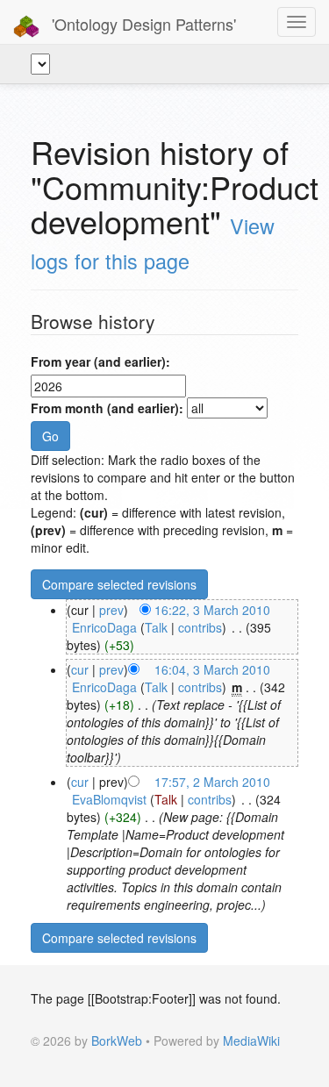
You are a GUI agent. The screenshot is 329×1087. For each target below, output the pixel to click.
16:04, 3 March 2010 (212, 669)
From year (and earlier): (100, 361)
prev (111, 610)
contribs (200, 627)
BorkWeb (116, 1040)
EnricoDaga (104, 627)
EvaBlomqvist (109, 799)
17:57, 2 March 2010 (212, 781)
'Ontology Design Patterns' (141, 23)
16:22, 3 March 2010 (212, 610)
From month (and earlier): (107, 408)
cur (80, 669)
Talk (156, 627)
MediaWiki (251, 1040)
